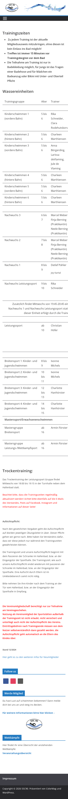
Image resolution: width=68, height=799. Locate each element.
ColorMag (51, 788)
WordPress (8, 792)
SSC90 (25, 788)
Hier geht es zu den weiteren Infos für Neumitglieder (31, 657)
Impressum (9, 778)
